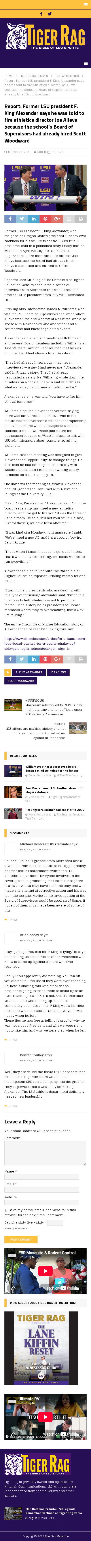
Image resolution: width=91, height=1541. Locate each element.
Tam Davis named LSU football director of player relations (55, 790)
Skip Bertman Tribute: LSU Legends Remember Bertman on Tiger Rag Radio (53, 1511)
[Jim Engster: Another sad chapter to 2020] (13, 813)
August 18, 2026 (37, 1518)
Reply (12, 919)
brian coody (29, 935)
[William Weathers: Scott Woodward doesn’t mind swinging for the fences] (13, 771)
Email (9, 1184)
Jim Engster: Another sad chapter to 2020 (54, 809)
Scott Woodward (21, 680)
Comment (12, 1138)
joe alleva (58, 672)
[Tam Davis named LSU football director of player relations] (13, 792)
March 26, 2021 (19, 151)
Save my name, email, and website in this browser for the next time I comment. (40, 1212)
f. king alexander (29, 672)
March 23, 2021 (37, 797)
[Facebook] (41, 14)
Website (10, 1197)
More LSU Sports (34, 76)
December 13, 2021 (39, 775)
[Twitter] (50, 14)
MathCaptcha (21, 1228)
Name (9, 1171)
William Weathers (67, 775)
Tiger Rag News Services (66, 797)
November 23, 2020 (39, 814)
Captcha (10, 1222)
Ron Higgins (46, 151)
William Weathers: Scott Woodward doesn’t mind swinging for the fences (51, 768)
